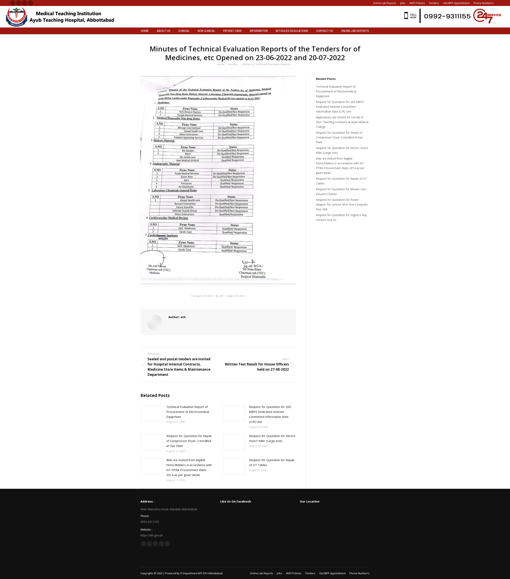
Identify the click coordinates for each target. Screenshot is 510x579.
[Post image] (151, 413)
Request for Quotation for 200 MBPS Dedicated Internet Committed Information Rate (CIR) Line (270, 414)
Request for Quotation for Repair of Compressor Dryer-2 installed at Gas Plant (189, 441)
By (220, 295)
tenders (208, 296)
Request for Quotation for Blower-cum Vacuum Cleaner (341, 191)
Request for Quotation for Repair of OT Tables (272, 462)
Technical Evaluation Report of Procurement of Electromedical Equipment (187, 412)
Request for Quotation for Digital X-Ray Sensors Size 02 (341, 217)
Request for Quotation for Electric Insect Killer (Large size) (272, 438)
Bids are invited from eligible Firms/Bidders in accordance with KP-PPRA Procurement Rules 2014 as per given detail (189, 467)
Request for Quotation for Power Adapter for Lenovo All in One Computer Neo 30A (342, 204)
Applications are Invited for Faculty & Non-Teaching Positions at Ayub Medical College (342, 122)
